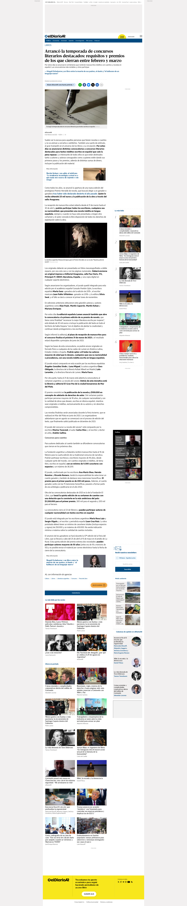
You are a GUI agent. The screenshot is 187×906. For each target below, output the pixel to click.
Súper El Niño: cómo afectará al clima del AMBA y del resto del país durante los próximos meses (120, 620)
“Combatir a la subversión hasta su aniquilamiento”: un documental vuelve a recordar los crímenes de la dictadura (120, 451)
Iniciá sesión (131, 36)
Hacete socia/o (122, 37)
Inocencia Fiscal (125, 2)
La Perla (90, 2)
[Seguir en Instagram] (126, 882)
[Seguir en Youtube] (128, 882)
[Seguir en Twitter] (118, 882)
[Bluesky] (88, 85)
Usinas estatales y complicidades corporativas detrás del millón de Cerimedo (58, 688)
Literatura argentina (63, 578)
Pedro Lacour (81, 630)
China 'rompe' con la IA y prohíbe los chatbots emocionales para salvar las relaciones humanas (128, 356)
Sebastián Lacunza (50, 692)
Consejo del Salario (78, 2)
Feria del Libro (83, 578)
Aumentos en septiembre (103, 2)
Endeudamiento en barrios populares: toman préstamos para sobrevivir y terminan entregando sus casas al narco (90, 838)
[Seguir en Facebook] (120, 882)
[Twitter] (93, 85)
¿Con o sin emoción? (53, 652)
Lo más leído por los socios (55, 600)
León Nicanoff (81, 844)
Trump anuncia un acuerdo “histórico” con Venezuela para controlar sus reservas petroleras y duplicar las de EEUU (90, 810)
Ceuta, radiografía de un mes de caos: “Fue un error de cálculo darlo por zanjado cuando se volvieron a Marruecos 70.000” (59, 838)
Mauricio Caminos (82, 695)
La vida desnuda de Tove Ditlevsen (59, 747)
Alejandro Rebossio (82, 723)
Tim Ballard (85, 2)
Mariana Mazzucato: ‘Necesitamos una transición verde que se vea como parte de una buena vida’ (120, 609)
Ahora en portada (51, 664)
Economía (56, 40)
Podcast (97, 40)
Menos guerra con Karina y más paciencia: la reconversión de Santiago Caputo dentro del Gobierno (89, 625)
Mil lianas (140, 2)
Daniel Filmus (81, 781)
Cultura (47, 578)
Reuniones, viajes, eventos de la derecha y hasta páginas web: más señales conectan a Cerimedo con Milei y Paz (90, 689)
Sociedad (64, 40)
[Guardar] (101, 85)
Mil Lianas (89, 40)
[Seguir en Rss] (132, 882)
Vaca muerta (113, 2)
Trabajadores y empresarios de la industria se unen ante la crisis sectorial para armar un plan (90, 719)
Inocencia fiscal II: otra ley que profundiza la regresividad (57, 808)
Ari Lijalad (95, 2)
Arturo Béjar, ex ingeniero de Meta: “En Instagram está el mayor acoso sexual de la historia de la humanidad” (91, 750)
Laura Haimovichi (50, 655)
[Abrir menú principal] (141, 36)
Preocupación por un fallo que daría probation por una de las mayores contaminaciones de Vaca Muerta (121, 587)
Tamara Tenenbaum (51, 628)
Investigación (80, 40)
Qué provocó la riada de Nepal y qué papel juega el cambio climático (120, 598)
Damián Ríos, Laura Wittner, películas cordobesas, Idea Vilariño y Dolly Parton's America (59, 624)
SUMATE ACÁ (89, 894)
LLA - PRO (119, 2)
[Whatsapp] (80, 85)
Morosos (66, 2)
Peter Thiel (71, 2)
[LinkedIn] (97, 85)
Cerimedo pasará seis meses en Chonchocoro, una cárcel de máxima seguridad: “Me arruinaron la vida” (60, 780)
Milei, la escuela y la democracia (90, 778)
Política (48, 40)
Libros (53, 578)
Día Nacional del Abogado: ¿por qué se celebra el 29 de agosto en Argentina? (91, 654)
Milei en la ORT (60, 2)
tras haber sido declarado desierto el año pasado (75, 193)
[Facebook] (84, 85)
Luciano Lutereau (133, 2)
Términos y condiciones (106, 902)
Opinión (71, 40)
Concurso (74, 578)
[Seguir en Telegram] (123, 882)
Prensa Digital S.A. (79, 902)
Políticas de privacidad (92, 902)
